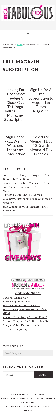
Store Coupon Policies (16, 301)
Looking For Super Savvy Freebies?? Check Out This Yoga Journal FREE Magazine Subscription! (15, 104)
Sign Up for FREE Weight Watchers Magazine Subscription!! (15, 145)
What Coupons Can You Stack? (21, 305)
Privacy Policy (41, 406)
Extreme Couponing (15, 329)
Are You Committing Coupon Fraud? (25, 317)
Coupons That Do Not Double (21, 325)
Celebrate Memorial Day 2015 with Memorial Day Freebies (41, 145)
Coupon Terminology (16, 297)
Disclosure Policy (15, 406)
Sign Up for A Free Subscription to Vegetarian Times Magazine (41, 100)
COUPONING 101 (28, 293)
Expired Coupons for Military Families (26, 321)
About (28, 410)
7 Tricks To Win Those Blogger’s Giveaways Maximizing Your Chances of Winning (27, 199)
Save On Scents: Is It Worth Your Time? (27, 183)
